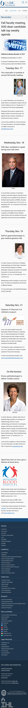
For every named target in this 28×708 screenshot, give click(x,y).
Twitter (5, 625)
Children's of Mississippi (7, 582)
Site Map (3, 543)
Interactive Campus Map (7, 535)
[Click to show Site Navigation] (26, 2)
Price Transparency (6, 590)
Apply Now (4, 554)
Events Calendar (5, 617)
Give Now (3, 533)
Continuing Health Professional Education (11, 556)
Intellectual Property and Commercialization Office (13, 603)
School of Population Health (8, 573)
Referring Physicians (6, 592)
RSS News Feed (7, 633)
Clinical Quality (4, 584)
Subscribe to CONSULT (6, 621)
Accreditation (4, 552)
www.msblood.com (9, 513)
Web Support (4, 655)
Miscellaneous (10, 5)
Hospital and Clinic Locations (8, 588)
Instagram (5, 629)
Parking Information (6, 541)
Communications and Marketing (9, 615)
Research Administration (7, 605)
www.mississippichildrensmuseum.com (12, 358)
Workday (3, 545)
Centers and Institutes (6, 599)
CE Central (3, 529)
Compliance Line (5, 642)
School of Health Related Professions (10, 567)
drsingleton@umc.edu (7, 129)
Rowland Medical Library (7, 560)
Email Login (4, 531)
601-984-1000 (14, 681)
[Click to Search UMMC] (23, 2)
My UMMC (3, 539)
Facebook (5, 623)
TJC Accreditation (5, 653)
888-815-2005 (15, 683)
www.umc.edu (4, 677)
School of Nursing (5, 571)
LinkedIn (5, 631)
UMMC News (4, 619)
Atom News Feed (7, 635)
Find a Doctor (4, 586)
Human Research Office (7, 601)
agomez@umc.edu (17, 446)
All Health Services (5, 580)
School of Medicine (5, 569)
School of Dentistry (5, 562)
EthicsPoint (4, 644)
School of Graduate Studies (7, 565)
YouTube (5, 627)
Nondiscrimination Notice (7, 648)
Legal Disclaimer (5, 646)
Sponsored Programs (6, 607)
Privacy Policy (4, 650)
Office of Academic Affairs (7, 558)
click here (3, 508)
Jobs (2, 537)
